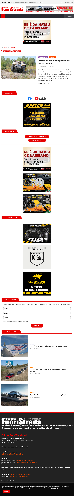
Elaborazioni (43, 57)
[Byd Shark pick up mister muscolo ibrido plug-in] (14, 395)
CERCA (70, 16)
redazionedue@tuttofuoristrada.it (26, 463)
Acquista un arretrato (37, 136)
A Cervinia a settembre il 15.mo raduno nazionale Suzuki (48, 370)
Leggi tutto (42, 83)
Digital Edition (37, 140)
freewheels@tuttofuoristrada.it (18, 476)
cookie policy (65, 486)
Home (6, 47)
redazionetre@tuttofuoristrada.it (12, 454)
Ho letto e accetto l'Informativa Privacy (16, 321)
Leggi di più (54, 488)
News (32, 367)
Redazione (43, 66)
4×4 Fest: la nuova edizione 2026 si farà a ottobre (49, 346)
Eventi (32, 344)
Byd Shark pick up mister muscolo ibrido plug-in (48, 395)
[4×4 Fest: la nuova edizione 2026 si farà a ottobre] (14, 346)
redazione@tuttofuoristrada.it (25, 460)
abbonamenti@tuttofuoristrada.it (21, 474)
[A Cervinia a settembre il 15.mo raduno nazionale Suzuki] (14, 370)
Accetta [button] (6, 491)
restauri (13, 47)
